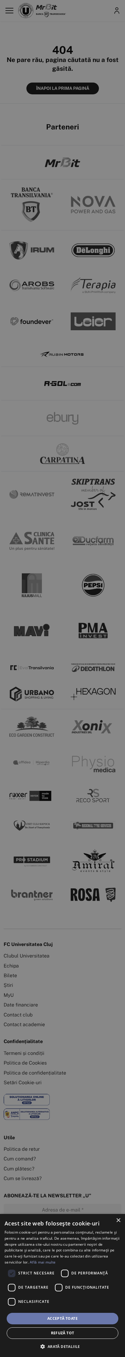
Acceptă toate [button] (62, 1318)
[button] (62, 1346)
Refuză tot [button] (62, 1333)
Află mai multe (43, 1262)
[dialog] (62, 1285)
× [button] (118, 1220)
